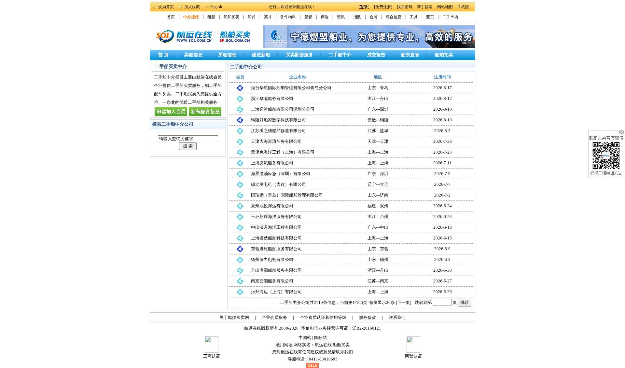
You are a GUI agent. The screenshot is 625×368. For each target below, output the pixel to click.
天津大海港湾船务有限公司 (276, 141)
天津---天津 (378, 141)
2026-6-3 (442, 259)
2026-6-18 (442, 227)
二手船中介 (340, 54)
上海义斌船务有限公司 (272, 162)
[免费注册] (383, 7)
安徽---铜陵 (378, 119)
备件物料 (288, 17)
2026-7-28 (442, 141)
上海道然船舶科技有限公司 (276, 238)
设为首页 (166, 7)
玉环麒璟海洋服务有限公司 (276, 216)
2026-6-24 (442, 205)
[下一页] (403, 302)
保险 (324, 17)
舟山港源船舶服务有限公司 (276, 270)
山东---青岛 (378, 87)
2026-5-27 (442, 281)
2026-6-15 (442, 238)
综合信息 (393, 17)
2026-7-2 (442, 195)
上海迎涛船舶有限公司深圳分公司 (282, 109)
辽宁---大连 (378, 184)
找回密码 (404, 7)
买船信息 (227, 54)
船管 (308, 17)
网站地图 (445, 7)
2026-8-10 (442, 109)
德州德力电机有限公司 (272, 259)
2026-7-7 (442, 184)
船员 (252, 17)
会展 (373, 17)
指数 (357, 17)
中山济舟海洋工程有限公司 (276, 227)
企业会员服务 (274, 317)
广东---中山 (378, 227)
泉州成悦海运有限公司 (272, 205)
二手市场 (450, 17)
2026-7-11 (442, 162)
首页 (171, 17)
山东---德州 (378, 259)
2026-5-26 (442, 291)
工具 (414, 17)
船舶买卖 (231, 17)
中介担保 (191, 17)
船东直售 (410, 54)
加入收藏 (192, 7)
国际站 (320, 337)
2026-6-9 (442, 248)
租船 (211, 17)
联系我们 (397, 317)
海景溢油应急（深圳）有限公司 (280, 173)
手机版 (463, 7)
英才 (268, 17)
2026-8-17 (442, 87)
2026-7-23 (442, 152)
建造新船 (261, 54)
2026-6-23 (442, 216)
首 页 (163, 54)
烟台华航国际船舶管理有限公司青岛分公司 (291, 87)
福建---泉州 (378, 205)
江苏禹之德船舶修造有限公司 (278, 130)
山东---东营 (378, 248)
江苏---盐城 (378, 130)
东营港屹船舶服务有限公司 (276, 248)
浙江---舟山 (378, 98)
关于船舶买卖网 (234, 317)
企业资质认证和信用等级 (323, 317)
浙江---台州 (378, 216)
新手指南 (425, 7)
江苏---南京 (378, 281)
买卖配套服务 (299, 54)
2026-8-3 (442, 130)
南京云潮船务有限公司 (272, 281)
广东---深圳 (378, 109)
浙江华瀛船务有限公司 (272, 98)
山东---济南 (378, 195)
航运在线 (323, 344)
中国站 (305, 337)
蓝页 (430, 17)
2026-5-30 (442, 270)
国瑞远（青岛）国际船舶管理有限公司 (287, 195)
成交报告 (376, 54)
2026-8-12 (442, 98)
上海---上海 (378, 152)
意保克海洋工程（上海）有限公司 (282, 152)
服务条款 (367, 317)
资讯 (341, 17)
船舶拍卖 (444, 54)
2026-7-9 (442, 173)
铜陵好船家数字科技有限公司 (278, 119)
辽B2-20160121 (366, 328)
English (216, 7)
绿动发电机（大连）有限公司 (278, 184)
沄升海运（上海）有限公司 (276, 291)
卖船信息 (193, 54)
